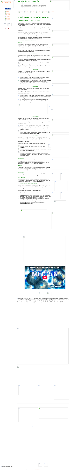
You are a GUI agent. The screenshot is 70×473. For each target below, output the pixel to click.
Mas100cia (37, 469)
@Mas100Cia (47, 468)
